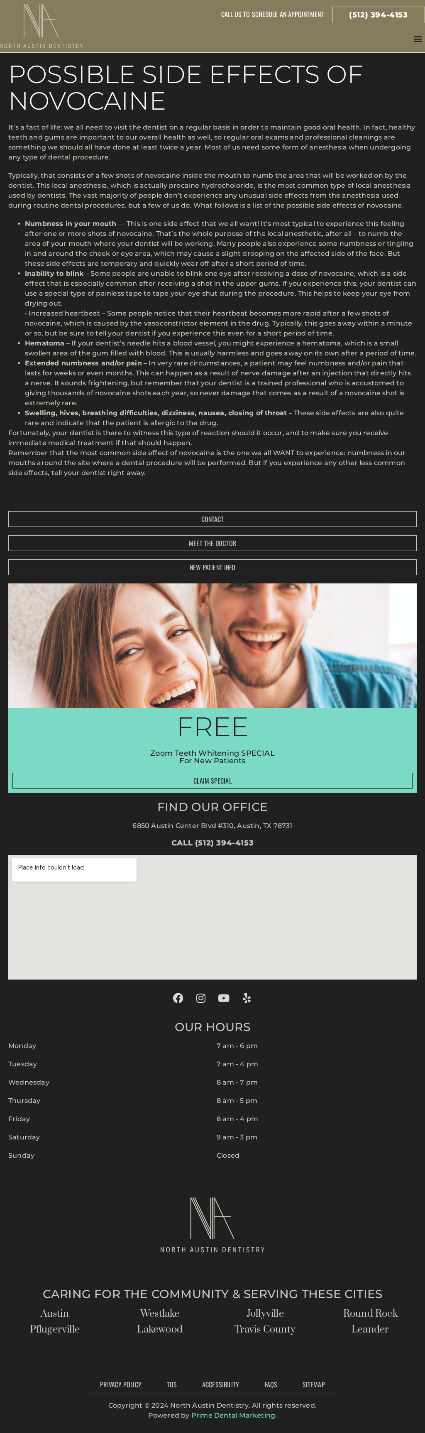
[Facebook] (178, 998)
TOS (172, 1384)
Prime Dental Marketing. (234, 1415)
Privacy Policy (120, 1384)
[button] (418, 38)
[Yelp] (247, 998)
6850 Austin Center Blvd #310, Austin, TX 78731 (212, 826)
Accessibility (220, 1384)
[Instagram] (201, 998)
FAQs (271, 1384)
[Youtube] (224, 998)
